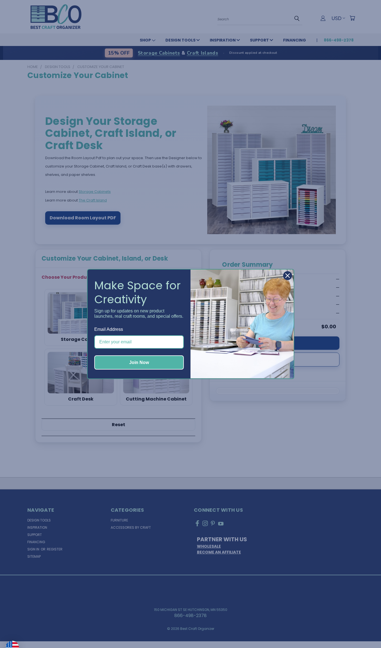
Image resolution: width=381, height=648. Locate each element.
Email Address (108, 329)
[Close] (287, 275)
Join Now (139, 362)
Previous (365, 630)
